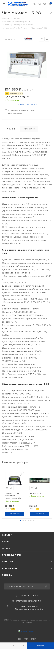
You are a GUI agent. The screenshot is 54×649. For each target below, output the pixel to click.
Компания (8, 562)
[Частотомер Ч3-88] (27, 64)
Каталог (7, 535)
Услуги (6, 548)
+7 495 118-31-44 (27, 596)
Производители (11, 555)
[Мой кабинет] (44, 4)
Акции (6, 542)
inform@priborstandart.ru (29, 601)
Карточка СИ (29, 129)
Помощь (7, 575)
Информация (9, 568)
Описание (10, 129)
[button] (20, 520)
